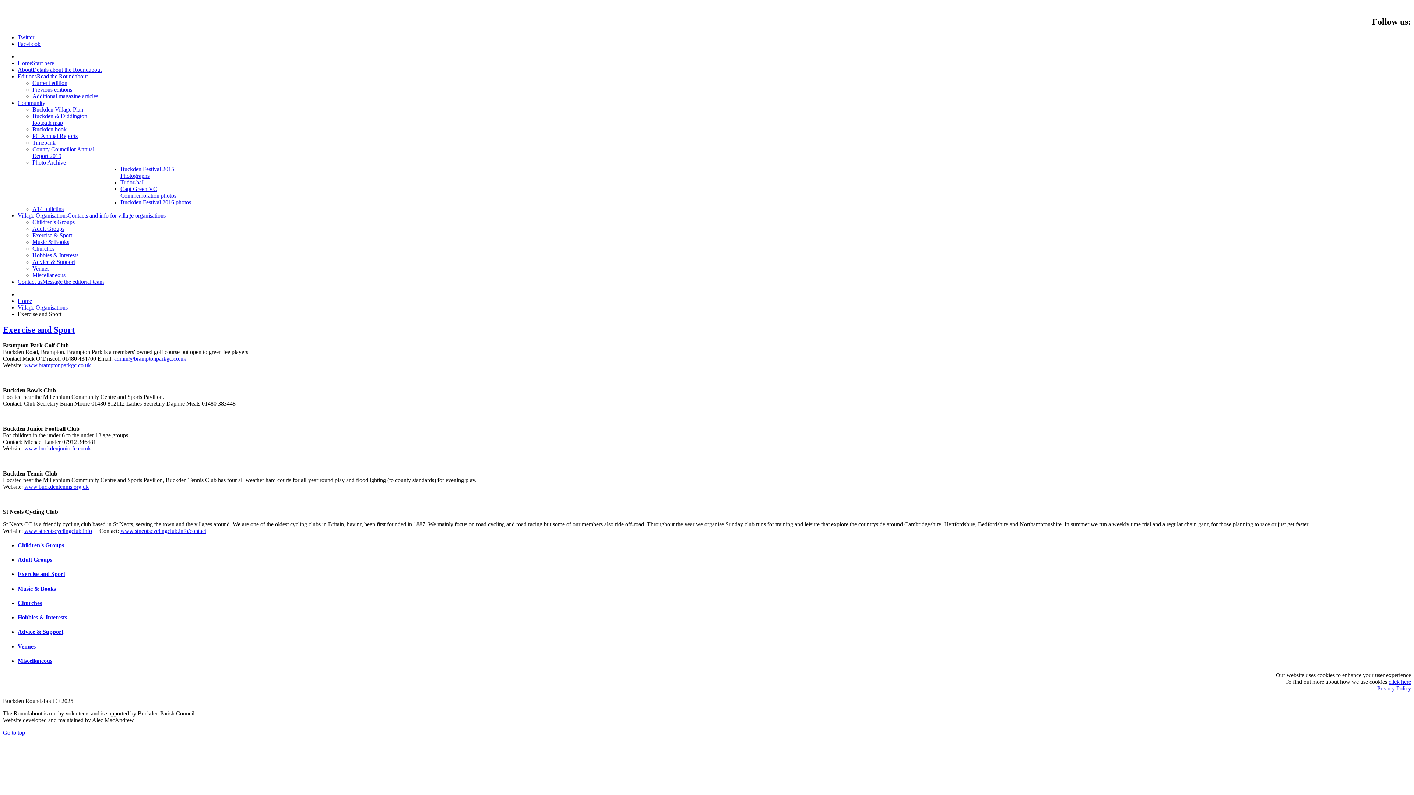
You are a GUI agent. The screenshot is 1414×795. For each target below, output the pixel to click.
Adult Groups (35, 559)
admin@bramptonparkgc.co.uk (150, 359)
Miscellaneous (35, 661)
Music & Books (37, 589)
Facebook (29, 44)
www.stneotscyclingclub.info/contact (163, 531)
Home (25, 301)
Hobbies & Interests (42, 617)
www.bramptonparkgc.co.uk (57, 365)
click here (1400, 682)
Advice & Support (40, 632)
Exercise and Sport (39, 330)
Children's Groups (41, 545)
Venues (27, 646)
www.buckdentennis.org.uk (56, 487)
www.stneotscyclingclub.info (58, 531)
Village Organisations (43, 307)
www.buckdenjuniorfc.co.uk (57, 448)
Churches (30, 603)
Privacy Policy (1394, 688)
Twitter (26, 37)
